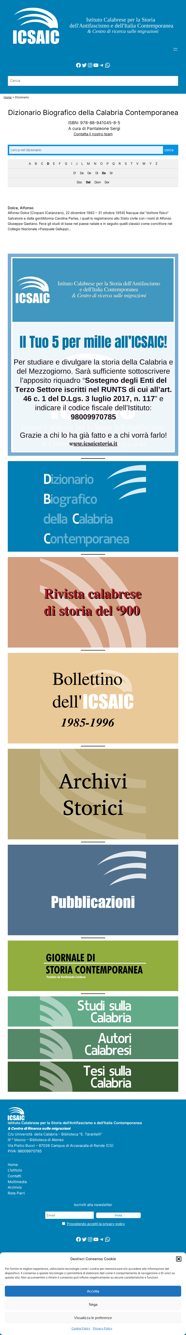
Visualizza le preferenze (93, 1318)
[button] (178, 1258)
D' (74, 173)
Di (96, 173)
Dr (111, 173)
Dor (107, 182)
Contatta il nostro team (93, 134)
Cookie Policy (80, 1328)
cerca (168, 150)
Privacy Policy (102, 1328)
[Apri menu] (175, 49)
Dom (97, 182)
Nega (93, 1304)
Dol (88, 182)
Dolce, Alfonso (20, 208)
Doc (79, 182)
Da (81, 173)
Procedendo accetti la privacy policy (96, 1224)
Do (104, 173)
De (89, 173)
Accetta (93, 1291)
